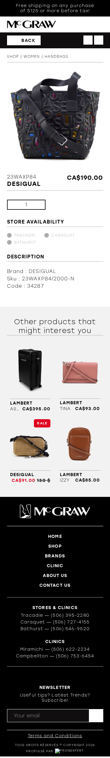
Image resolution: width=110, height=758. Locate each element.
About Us (55, 575)
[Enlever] (17, 204)
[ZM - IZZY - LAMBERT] (80, 451)
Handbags (57, 56)
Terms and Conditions (55, 735)
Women (32, 56)
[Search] (75, 24)
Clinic (55, 565)
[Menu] (100, 24)
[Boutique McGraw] (31, 24)
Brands (55, 556)
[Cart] (87, 24)
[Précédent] (88, 40)
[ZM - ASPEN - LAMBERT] (30, 380)
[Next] (98, 40)
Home (55, 536)
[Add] (36, 204)
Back (28, 40)
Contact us (55, 585)
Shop (13, 56)
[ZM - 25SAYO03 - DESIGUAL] (30, 451)
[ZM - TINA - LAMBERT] (80, 380)
